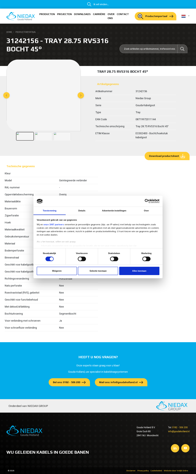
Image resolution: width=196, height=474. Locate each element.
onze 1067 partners (53, 224)
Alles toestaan (139, 271)
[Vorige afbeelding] (6, 95)
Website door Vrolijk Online (176, 470)
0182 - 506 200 (180, 427)
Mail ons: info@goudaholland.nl (118, 382)
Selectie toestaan (98, 271)
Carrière (99, 14)
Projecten (64, 14)
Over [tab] (146, 210)
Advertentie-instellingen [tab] (114, 210)
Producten (47, 14)
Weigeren (57, 271)
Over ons (111, 16)
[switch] (82, 259)
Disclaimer (131, 470)
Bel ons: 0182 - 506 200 (66, 382)
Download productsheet (164, 155)
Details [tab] (81, 210)
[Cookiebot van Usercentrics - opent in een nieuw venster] (146, 201)
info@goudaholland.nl (179, 431)
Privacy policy (143, 470)
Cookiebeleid (156, 470)
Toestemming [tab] (49, 210)
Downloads (82, 14)
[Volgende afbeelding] (81, 95)
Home (9, 32)
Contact (123, 14)
